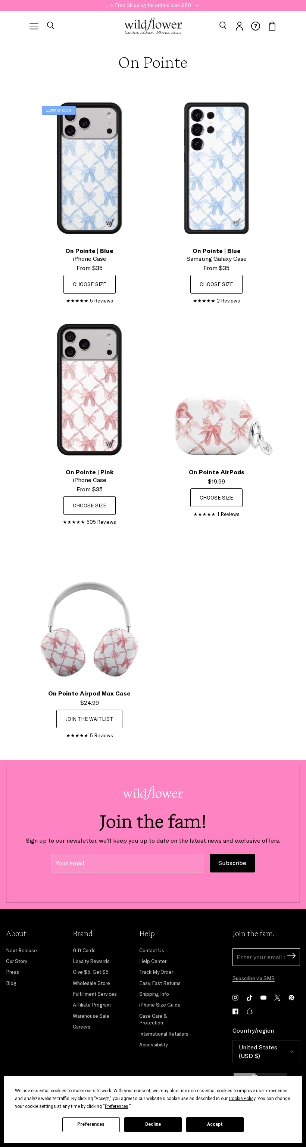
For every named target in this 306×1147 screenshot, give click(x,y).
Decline (153, 1124)
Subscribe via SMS (253, 978)
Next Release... (23, 950)
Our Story (16, 961)
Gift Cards (84, 950)
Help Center (152, 961)
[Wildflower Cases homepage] (153, 26)
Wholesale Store (91, 983)
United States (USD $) (258, 1051)
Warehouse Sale (91, 1016)
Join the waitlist (89, 719)
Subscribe (232, 862)
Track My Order (156, 972)
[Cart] (272, 26)
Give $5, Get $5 (91, 972)
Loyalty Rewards (91, 961)
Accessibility (153, 1045)
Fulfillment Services (95, 994)
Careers (81, 1027)
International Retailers (163, 1034)
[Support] (255, 26)
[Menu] (34, 26)
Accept (215, 1124)
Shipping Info (154, 994)
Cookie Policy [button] (242, 1098)
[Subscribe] (291, 957)
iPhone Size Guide (160, 1005)
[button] (50, 26)
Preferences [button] (116, 1106)
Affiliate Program (92, 1005)
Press (12, 972)
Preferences (90, 1124)
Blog (11, 983)
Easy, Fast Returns (160, 983)
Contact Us (151, 950)
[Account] (239, 26)
